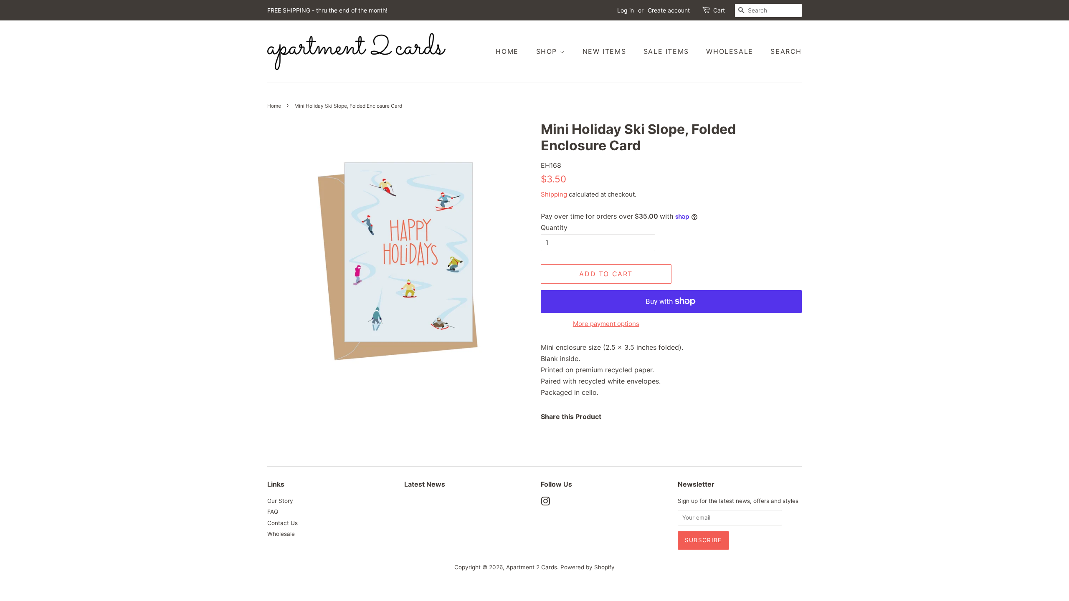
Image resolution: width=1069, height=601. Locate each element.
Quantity (554, 227)
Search (786, 51)
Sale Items (666, 51)
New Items (604, 51)
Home (507, 51)
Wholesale (729, 51)
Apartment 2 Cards (531, 567)
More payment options (606, 324)
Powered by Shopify (587, 567)
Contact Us (282, 523)
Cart (719, 10)
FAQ (272, 511)
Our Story (280, 500)
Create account (669, 10)
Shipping (554, 194)
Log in (625, 10)
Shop (548, 51)
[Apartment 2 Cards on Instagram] (545, 503)
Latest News (424, 484)
